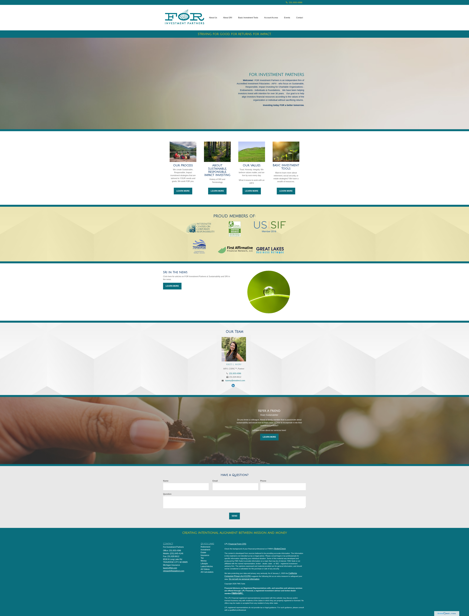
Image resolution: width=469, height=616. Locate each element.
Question (167, 494)
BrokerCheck (280, 549)
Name (165, 481)
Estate (203, 552)
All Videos (205, 569)
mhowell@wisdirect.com (173, 571)
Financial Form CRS (237, 544)
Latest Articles (207, 566)
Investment (205, 550)
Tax (202, 558)
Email (215, 481)
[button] (213, 18)
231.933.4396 (295, 2)
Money (204, 561)
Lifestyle (204, 564)
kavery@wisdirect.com (235, 381)
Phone (263, 481)
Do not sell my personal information (244, 579)
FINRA (235, 593)
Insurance (205, 555)
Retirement (205, 547)
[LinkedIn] (234, 385)
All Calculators (207, 572)
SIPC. (241, 593)
